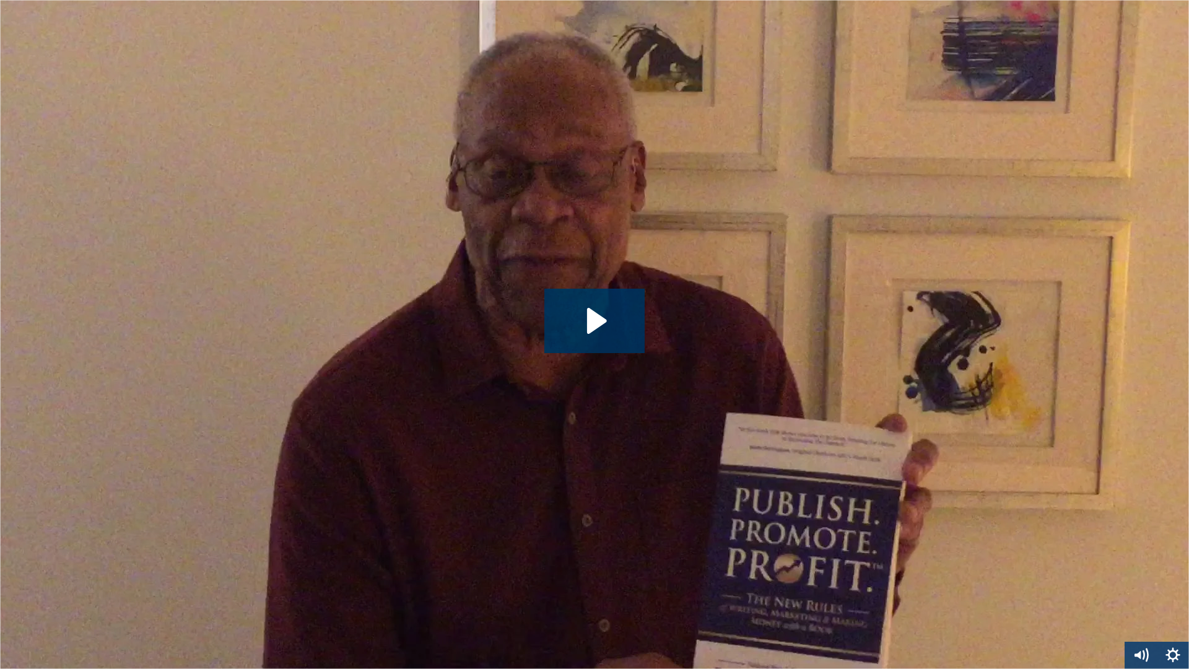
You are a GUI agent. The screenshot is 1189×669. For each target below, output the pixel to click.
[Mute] (1141, 655)
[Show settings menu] (1173, 655)
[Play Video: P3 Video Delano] (594, 321)
